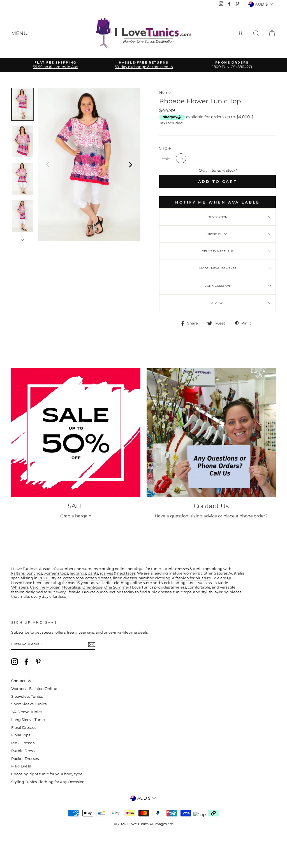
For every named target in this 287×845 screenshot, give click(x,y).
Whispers (19, 587)
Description (217, 217)
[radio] (166, 158)
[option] (55, 65)
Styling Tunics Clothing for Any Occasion (48, 782)
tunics (156, 569)
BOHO (44, 578)
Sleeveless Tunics (27, 696)
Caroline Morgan (45, 587)
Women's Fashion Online (34, 689)
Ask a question (217, 286)
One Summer (116, 587)
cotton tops (73, 578)
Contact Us (21, 681)
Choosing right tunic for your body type (46, 774)
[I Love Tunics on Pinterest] (38, 661)
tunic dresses (177, 569)
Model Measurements (217, 268)
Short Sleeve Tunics (29, 704)
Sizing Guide (217, 234)
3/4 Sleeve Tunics (26, 712)
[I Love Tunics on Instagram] (14, 661)
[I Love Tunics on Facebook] (26, 661)
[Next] (130, 164)
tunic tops (202, 569)
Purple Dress (22, 751)
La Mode (220, 583)
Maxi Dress (21, 766)
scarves (106, 573)
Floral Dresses (23, 727)
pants (93, 573)
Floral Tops (20, 735)
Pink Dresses (22, 743)
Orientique (92, 587)
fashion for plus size (193, 578)
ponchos (34, 573)
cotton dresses (98, 578)
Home (165, 92)
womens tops (56, 573)
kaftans (18, 573)
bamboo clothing (154, 578)
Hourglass (71, 587)
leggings (78, 573)
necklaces (126, 573)
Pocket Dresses (25, 759)
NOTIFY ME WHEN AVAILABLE (217, 202)
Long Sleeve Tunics (28, 720)
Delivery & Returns (217, 251)
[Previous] (47, 164)
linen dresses (125, 578)
